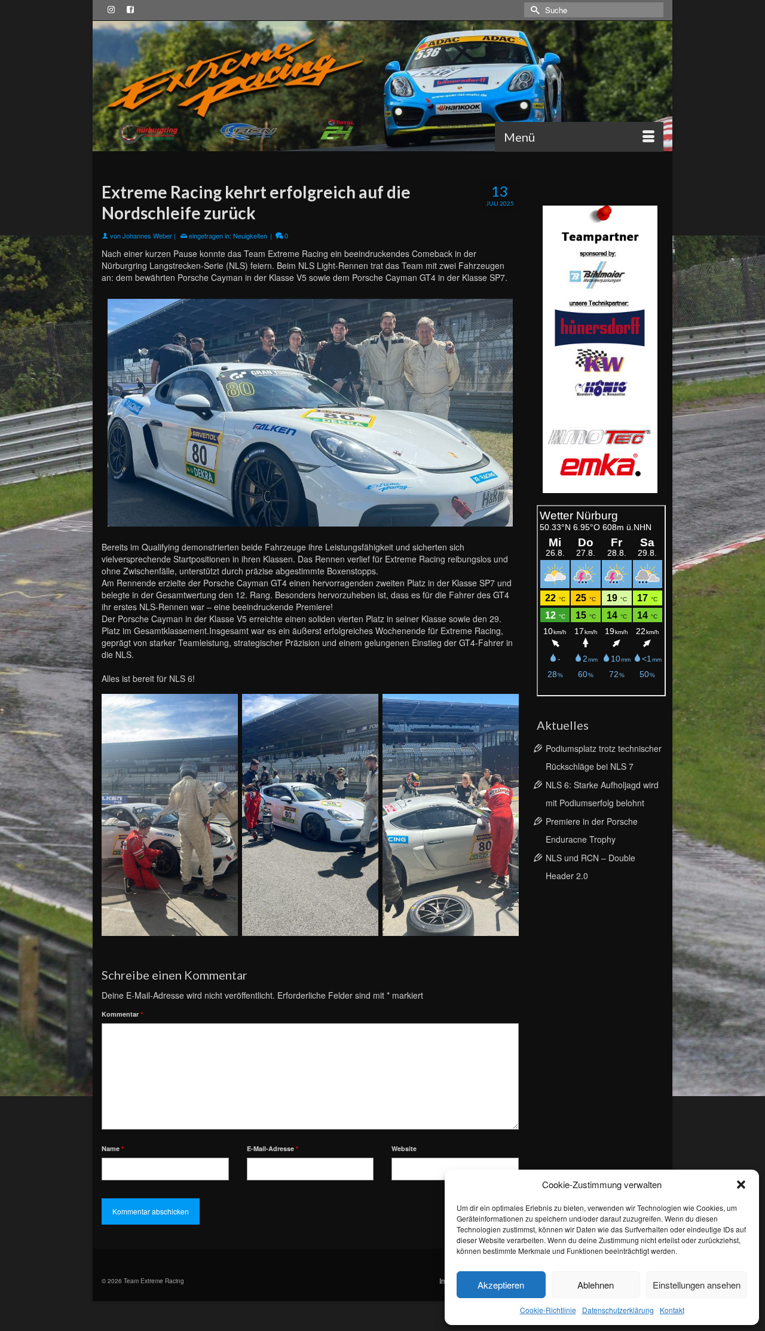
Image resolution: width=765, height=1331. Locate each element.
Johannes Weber (147, 235)
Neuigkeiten (250, 235)
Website (404, 1148)
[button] (741, 1185)
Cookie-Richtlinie (548, 1310)
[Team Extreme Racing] (382, 86)
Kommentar (122, 1013)
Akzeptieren (501, 1284)
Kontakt (672, 1310)
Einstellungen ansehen (696, 1284)
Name (113, 1148)
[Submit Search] (533, 9)
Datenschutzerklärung (618, 1310)
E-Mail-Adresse (272, 1148)
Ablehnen (595, 1284)
